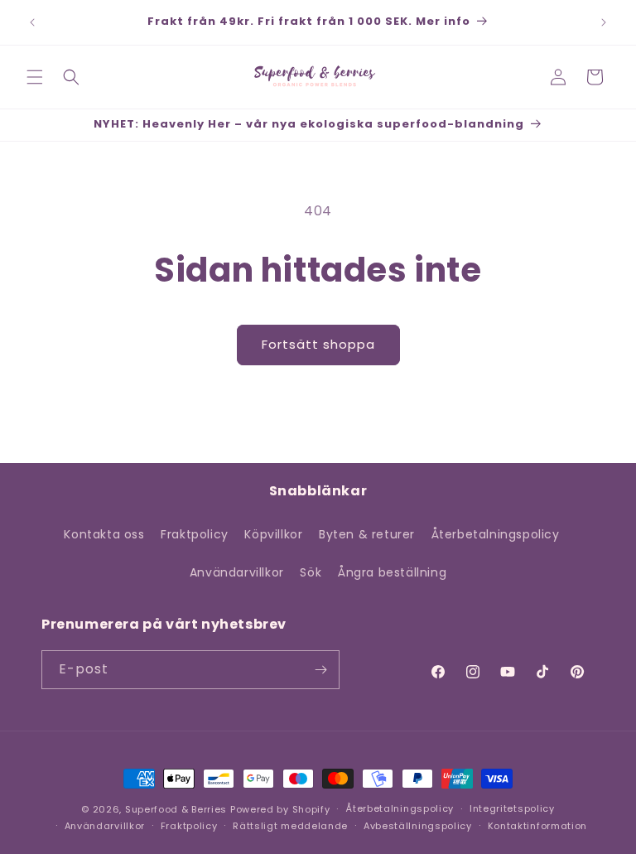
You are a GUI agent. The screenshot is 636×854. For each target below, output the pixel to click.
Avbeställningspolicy (418, 825)
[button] (35, 77)
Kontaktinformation (538, 825)
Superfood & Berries (176, 809)
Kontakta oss (104, 534)
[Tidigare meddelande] (32, 22)
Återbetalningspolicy (495, 534)
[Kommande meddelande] (603, 22)
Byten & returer (367, 534)
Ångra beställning (392, 572)
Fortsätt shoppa (318, 344)
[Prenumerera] (320, 669)
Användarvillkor (237, 572)
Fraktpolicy (195, 534)
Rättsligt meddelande (290, 825)
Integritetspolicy (512, 808)
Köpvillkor (273, 534)
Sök (310, 572)
